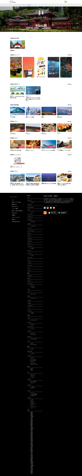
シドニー (32, 328)
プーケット (32, 375)
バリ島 (31, 248)
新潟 (31, 455)
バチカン (32, 402)
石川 (31, 453)
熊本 (31, 426)
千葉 (31, 445)
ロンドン (32, 382)
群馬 (31, 461)
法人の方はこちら (15, 206)
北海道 (23, 5)
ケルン (31, 343)
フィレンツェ (33, 406)
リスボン (32, 353)
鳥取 (31, 414)
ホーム (10, 5)
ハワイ (31, 361)
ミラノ (31, 405)
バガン (31, 255)
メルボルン (32, 287)
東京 (31, 473)
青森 (31, 436)
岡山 (31, 449)
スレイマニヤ (33, 294)
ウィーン (32, 285)
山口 (31, 417)
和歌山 (31, 428)
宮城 (31, 438)
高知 (31, 418)
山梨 (31, 466)
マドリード (32, 392)
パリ (31, 388)
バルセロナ (32, 395)
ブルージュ (32, 333)
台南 (31, 368)
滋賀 (31, 433)
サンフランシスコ (34, 364)
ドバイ (31, 212)
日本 (19, 5)
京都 (31, 467)
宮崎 (31, 420)
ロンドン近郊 (33, 381)
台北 (31, 370)
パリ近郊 (32, 387)
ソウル (31, 349)
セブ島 (31, 313)
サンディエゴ (33, 363)
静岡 (31, 450)
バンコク (32, 377)
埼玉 (31, 430)
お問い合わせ (14, 212)
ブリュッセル (33, 334)
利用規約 (13, 215)
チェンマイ (32, 374)
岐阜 (31, 429)
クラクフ (32, 202)
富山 (31, 425)
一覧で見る (69, 84)
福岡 (31, 440)
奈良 (31, 454)
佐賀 (31, 413)
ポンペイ (32, 401)
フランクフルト (33, 344)
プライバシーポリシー (16, 217)
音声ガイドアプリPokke (16, 202)
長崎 (31, 470)
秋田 (31, 421)
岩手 (31, 434)
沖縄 (31, 441)
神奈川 (31, 462)
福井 (31, 424)
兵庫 (31, 446)
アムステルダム (33, 338)
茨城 (31, 457)
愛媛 (31, 444)
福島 (31, 422)
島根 (31, 471)
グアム (31, 357)
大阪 (31, 463)
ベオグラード (33, 226)
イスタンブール (33, 320)
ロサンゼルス (33, 360)
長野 (31, 458)
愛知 (31, 459)
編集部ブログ (14, 204)
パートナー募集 (15, 208)
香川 (31, 437)
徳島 (31, 412)
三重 (31, 469)
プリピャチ (32, 221)
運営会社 (13, 219)
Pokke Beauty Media (16, 221)
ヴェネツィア (33, 403)
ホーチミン (32, 324)
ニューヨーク (33, 359)
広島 (31, 451)
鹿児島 (31, 416)
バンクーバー (33, 298)
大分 (31, 442)
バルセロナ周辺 (33, 394)
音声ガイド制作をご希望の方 (17, 210)
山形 (31, 432)
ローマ (31, 407)
